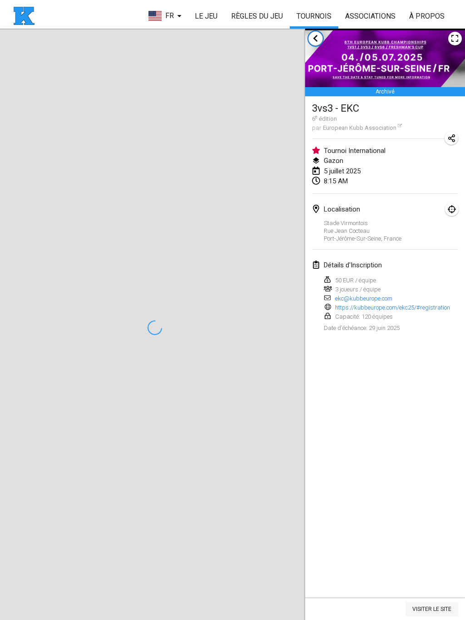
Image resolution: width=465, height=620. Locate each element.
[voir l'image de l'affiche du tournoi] (455, 38)
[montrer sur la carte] (452, 209)
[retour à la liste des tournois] (315, 38)
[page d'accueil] (24, 16)
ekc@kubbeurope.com (363, 298)
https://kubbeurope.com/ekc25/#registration (392, 307)
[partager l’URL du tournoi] (451, 138)
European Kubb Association (359, 127)
